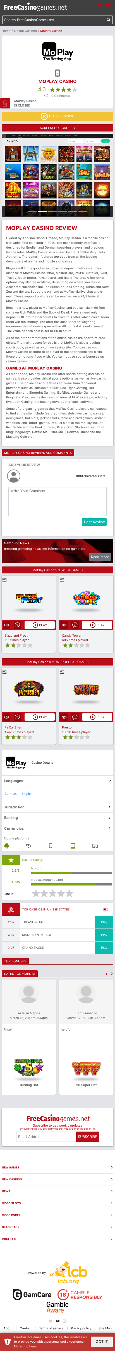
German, (10, 794)
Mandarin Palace (37, 935)
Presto (67, 727)
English (27, 794)
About (8, 1328)
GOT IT (102, 1342)
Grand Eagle (33, 948)
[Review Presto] (86, 690)
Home (6, 31)
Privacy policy (81, 1328)
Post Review (94, 522)
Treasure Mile (34, 922)
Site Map (105, 1328)
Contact (26, 1328)
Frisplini (9, 1029)
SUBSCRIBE (87, 1137)
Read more (100, 557)
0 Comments (61, 96)
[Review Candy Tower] (86, 598)
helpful (66, 1029)
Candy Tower (72, 635)
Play (104, 922)
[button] (106, 973)
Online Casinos (25, 31)
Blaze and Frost (16, 635)
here (32, 1346)
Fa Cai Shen (13, 727)
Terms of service (51, 1328)
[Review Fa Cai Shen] (29, 690)
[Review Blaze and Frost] (29, 598)
